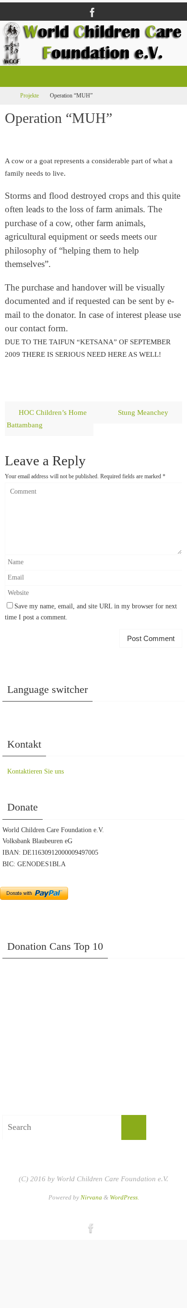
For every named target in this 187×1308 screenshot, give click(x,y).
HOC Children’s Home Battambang (47, 418)
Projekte (29, 95)
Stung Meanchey (144, 412)
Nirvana (91, 1197)
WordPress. (124, 1197)
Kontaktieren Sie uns (35, 771)
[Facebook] (92, 12)
